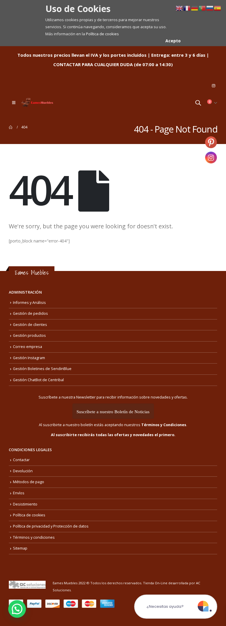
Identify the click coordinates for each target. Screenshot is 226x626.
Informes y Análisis (29, 302)
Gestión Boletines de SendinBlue (42, 368)
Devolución (23, 470)
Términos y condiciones (34, 537)
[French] (187, 8)
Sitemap (20, 548)
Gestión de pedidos (30, 313)
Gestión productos (29, 335)
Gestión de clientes (30, 324)
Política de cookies (102, 33)
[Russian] (210, 8)
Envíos (18, 493)
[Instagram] (213, 85)
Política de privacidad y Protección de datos (51, 526)
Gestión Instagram (29, 357)
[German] (195, 8)
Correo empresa (27, 346)
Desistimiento (25, 504)
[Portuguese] (202, 8)
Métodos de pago (28, 481)
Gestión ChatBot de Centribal (38, 379)
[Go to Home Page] (11, 127)
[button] (17, 609)
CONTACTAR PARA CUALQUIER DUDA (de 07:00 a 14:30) (113, 64)
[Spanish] (218, 8)
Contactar (21, 459)
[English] (179, 8)
